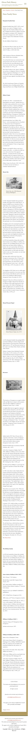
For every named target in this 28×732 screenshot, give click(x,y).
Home (4, 10)
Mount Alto (7, 537)
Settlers (12, 10)
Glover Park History (9, 2)
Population (8, 10)
